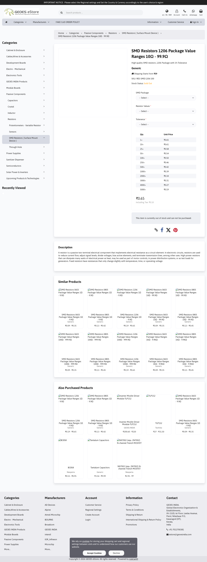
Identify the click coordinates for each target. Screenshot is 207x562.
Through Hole (15, 147)
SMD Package (142, 92)
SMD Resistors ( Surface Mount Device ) (23, 139)
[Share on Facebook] (162, 230)
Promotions (131, 524)
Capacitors (13, 100)
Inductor (11, 113)
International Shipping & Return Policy (143, 519)
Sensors (12, 131)
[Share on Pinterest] (175, 230)
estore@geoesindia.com (180, 534)
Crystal (11, 106)
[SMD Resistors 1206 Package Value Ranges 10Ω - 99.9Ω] (6, 193)
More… (7, 549)
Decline (116, 553)
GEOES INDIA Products (16, 81)
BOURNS (49, 519)
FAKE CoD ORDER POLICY (68, 22)
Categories (19, 22)
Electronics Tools (14, 75)
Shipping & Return (134, 515)
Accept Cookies (94, 553)
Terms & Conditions (135, 510)
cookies (85, 541)
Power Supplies (13, 153)
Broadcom (49, 524)
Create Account (92, 515)
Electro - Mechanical (15, 69)
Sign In (195, 22)
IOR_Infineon (51, 539)
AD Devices (50, 505)
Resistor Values (143, 106)
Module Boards (13, 88)
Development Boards (16, 63)
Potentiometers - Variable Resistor (25, 125)
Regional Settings (93, 510)
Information (152, 22)
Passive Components (15, 94)
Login (87, 519)
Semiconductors (13, 166)
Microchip (49, 544)
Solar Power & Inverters (17, 172)
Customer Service (176, 22)
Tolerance (140, 119)
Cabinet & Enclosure (15, 50)
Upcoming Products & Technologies (22, 178)
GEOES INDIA (51, 529)
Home (61, 33)
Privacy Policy (132, 505)
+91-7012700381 (176, 529)
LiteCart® (133, 559)
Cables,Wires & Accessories (18, 56)
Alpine (48, 510)
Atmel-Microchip (52, 515)
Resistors (12, 119)
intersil (48, 534)
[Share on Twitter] (168, 230)
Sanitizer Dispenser (15, 159)
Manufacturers (39, 22)
